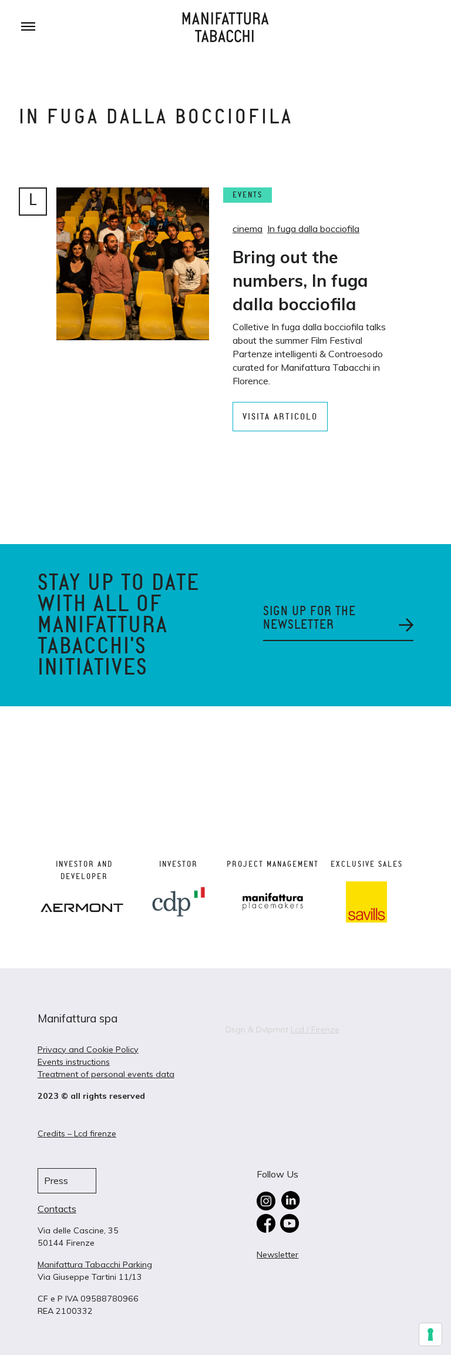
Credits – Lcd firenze (77, 1133)
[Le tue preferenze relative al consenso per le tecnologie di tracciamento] (430, 1334)
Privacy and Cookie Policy (88, 1049)
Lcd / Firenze (315, 1029)
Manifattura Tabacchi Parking (95, 1264)
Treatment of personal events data (106, 1074)
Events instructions (74, 1062)
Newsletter (277, 1254)
